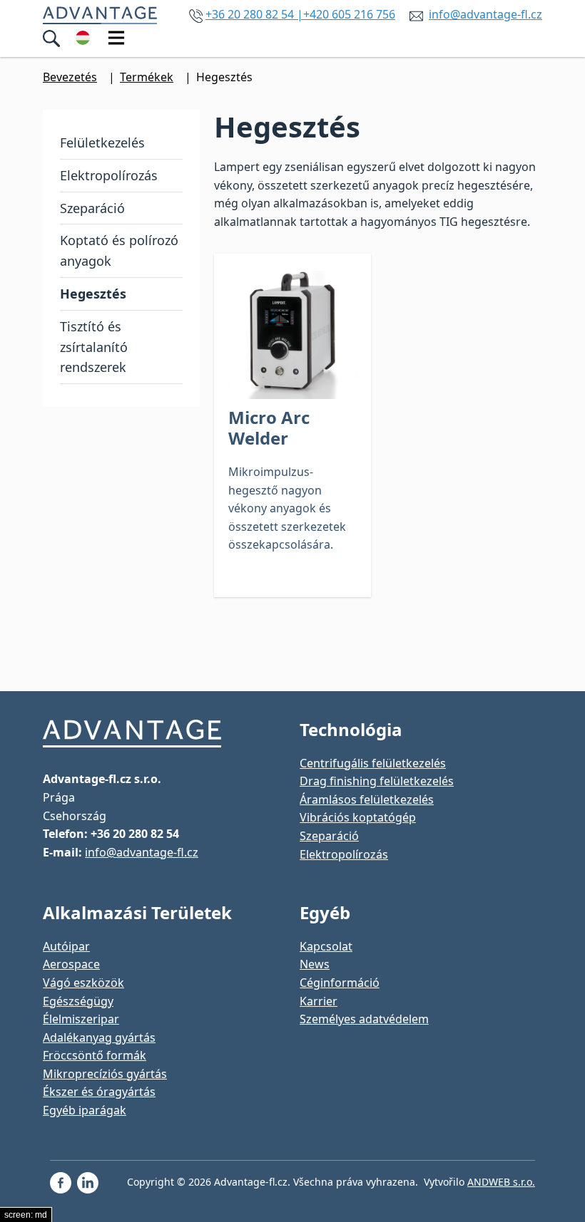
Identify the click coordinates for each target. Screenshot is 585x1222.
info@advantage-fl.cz (485, 14)
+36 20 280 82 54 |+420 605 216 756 (300, 14)
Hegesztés (93, 293)
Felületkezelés (102, 142)
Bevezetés (70, 77)
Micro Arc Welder (269, 427)
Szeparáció (92, 208)
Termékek (146, 77)
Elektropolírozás (109, 175)
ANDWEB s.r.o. (501, 1182)
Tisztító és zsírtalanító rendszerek (94, 347)
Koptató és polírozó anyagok (119, 250)
